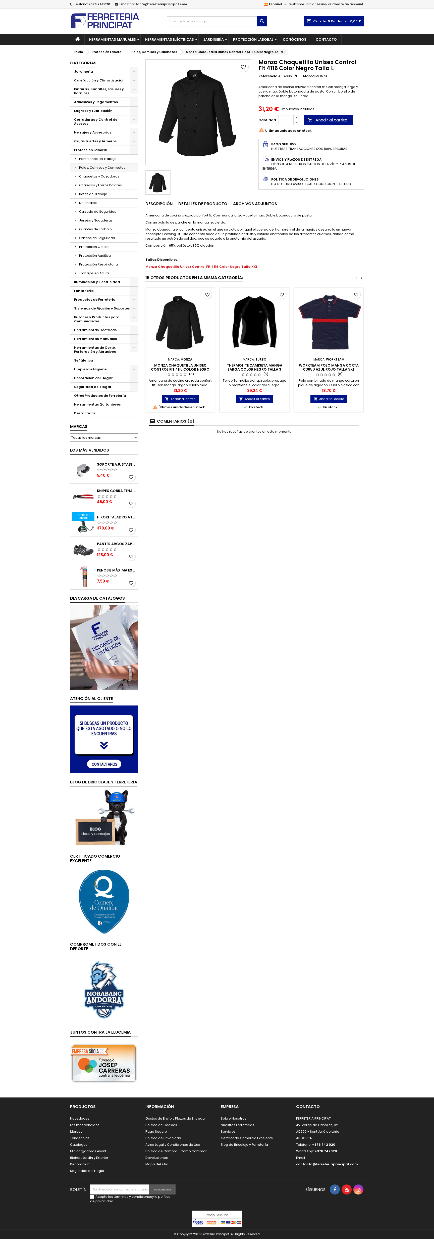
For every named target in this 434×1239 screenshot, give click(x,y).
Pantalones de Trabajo (98, 158)
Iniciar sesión (316, 4)
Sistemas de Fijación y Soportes (102, 308)
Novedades (79, 1118)
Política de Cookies (161, 1125)
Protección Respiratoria (98, 264)
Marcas (78, 426)
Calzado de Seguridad (98, 211)
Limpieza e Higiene (90, 369)
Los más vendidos (89, 450)
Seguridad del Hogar (93, 386)
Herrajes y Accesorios (92, 132)
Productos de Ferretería (95, 299)
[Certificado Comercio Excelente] (104, 901)
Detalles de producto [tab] (202, 204)
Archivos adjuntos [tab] (255, 204)
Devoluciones (156, 1157)
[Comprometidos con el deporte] (104, 989)
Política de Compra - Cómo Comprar (176, 1151)
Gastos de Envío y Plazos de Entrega (175, 1118)
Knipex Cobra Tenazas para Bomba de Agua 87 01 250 (116, 491)
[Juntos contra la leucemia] (104, 1063)
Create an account (347, 4)
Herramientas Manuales (112, 39)
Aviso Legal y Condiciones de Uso (172, 1144)
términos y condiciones (133, 1196)
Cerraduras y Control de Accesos (95, 121)
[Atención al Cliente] (104, 739)
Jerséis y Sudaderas (96, 220)
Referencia (268, 76)
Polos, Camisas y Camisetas (102, 167)
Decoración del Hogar (93, 378)
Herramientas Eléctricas (169, 39)
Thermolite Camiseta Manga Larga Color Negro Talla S (254, 367)
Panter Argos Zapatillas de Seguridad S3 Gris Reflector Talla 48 (116, 544)
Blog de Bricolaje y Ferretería (244, 1144)
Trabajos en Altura (94, 273)
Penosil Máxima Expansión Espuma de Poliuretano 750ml (116, 570)
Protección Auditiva (95, 255)
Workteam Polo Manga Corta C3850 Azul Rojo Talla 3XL (329, 367)
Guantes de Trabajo (95, 229)
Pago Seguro (156, 1131)
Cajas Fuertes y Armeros (95, 141)
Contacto (326, 39)
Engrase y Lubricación (93, 110)
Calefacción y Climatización (99, 80)
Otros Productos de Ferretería (100, 395)
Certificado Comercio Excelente (247, 1138)
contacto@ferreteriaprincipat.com (158, 4)
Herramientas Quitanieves (97, 404)
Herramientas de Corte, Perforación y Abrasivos (95, 349)
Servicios (228, 1131)
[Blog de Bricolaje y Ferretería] (104, 818)
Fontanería (84, 290)
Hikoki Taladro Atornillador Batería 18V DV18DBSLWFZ (116, 517)
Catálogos (78, 1144)
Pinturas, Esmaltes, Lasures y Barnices (99, 91)
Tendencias (79, 1138)
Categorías (83, 63)
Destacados (84, 413)
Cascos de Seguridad (97, 238)
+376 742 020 (99, 4)
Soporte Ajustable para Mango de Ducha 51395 (116, 464)
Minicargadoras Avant (88, 1151)
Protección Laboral (253, 39)
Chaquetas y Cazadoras (99, 176)
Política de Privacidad (163, 1138)
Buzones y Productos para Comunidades (97, 319)
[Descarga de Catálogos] (104, 647)
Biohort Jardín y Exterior (89, 1157)
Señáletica (83, 360)
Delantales (88, 202)
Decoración (79, 1164)
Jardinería (213, 39)
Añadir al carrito (327, 120)
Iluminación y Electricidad (97, 282)
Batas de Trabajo (93, 194)
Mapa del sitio (156, 1164)
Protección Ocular (94, 246)
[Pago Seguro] (217, 1218)
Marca (309, 76)
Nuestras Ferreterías (237, 1125)
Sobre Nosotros (233, 1118)
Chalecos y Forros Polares (100, 185)
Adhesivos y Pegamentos (96, 102)
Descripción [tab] (159, 204)
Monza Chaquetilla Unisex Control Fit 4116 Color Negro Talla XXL (201, 266)
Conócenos (294, 39)
